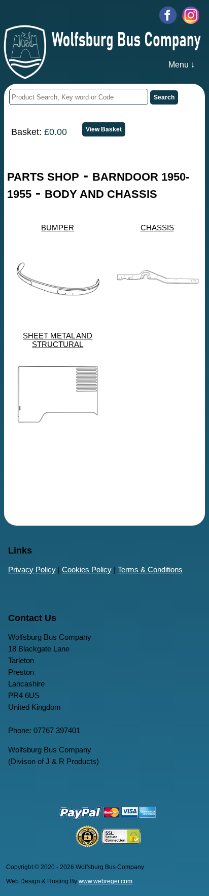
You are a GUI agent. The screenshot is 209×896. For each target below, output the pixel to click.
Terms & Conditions (150, 569)
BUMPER (57, 227)
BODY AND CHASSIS (101, 194)
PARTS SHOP (43, 176)
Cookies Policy (87, 569)
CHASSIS (157, 227)
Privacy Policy (32, 569)
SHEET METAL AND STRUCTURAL (57, 340)
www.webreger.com (105, 881)
